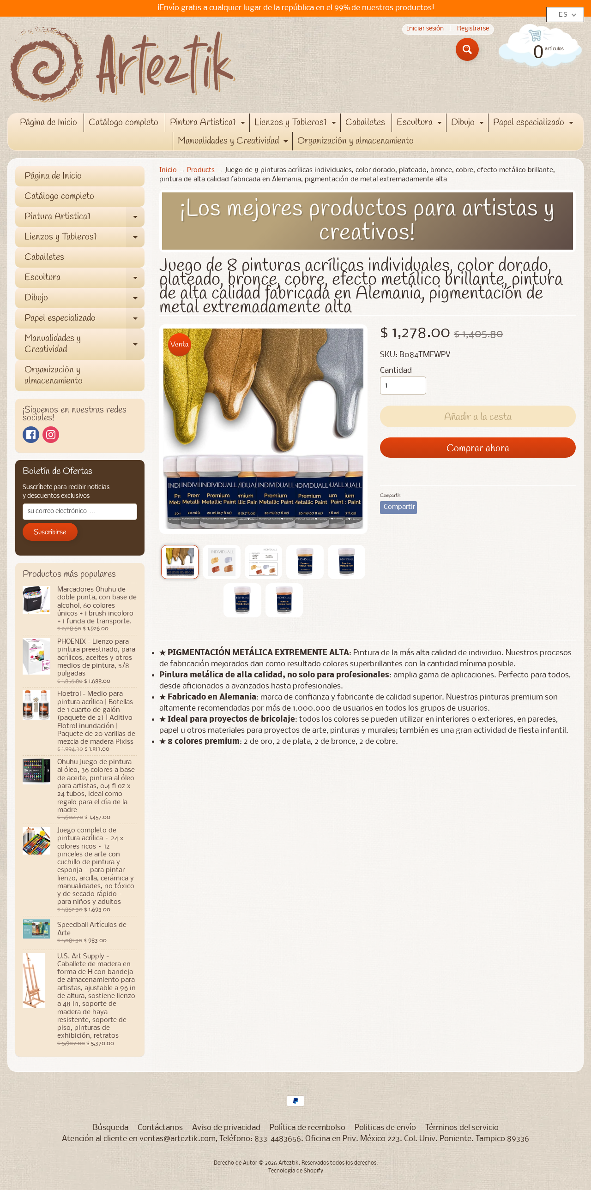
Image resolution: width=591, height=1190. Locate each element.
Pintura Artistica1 (208, 124)
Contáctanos (160, 1128)
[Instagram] (50, 434)
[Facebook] (31, 434)
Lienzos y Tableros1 (296, 124)
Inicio (168, 170)
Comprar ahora (477, 448)
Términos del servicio (462, 1128)
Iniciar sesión (425, 29)
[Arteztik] (122, 65)
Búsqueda (110, 1128)
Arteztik (288, 1163)
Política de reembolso (307, 1128)
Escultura (420, 124)
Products (201, 170)
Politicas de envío (385, 1128)
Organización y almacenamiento (355, 141)
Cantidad (396, 370)
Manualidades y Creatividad (234, 142)
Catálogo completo (123, 122)
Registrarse (473, 29)
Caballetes (365, 122)
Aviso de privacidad (226, 1128)
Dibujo (468, 124)
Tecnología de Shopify (295, 1171)
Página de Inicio (48, 122)
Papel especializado (534, 124)
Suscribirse (50, 532)
